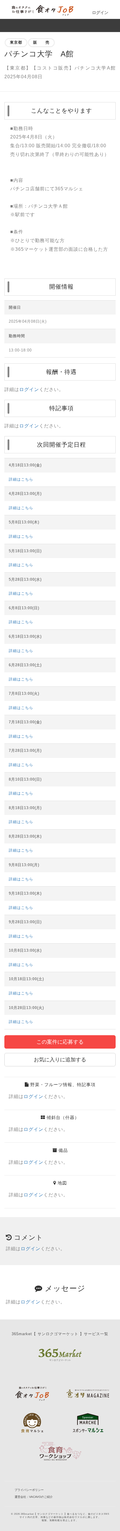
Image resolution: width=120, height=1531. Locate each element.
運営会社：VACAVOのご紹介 (34, 1496)
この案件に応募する (60, 1042)
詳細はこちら (21, 479)
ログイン (100, 12)
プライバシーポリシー (29, 1489)
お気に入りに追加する (60, 1060)
